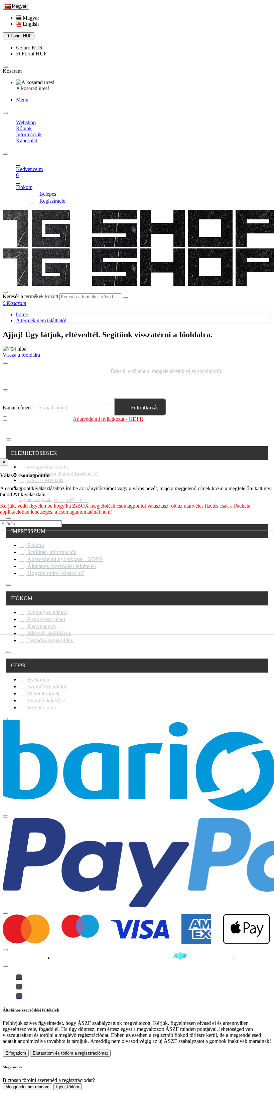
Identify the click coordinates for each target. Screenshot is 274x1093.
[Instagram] (19, 986)
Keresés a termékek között (30, 296)
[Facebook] (19, 977)
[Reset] (5, 67)
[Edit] (5, 113)
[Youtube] (19, 996)
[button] (27, 18)
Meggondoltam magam (27, 1086)
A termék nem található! (41, 320)
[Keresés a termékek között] (5, 292)
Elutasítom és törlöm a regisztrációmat (70, 1053)
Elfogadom (15, 1053)
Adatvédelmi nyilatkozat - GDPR (108, 419)
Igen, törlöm (67, 1086)
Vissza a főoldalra (21, 355)
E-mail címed (17, 407)
